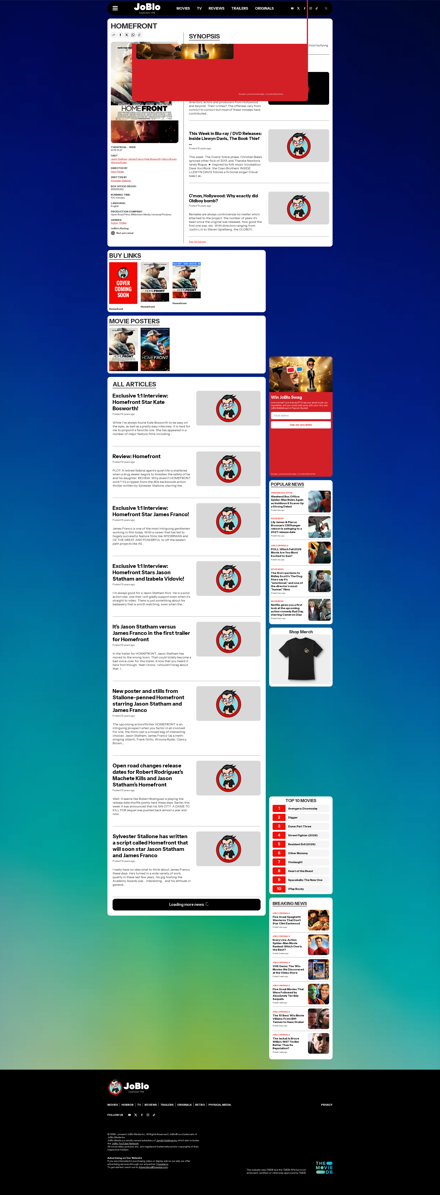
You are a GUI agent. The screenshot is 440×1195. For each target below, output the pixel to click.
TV (139, 1104)
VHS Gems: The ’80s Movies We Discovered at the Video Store (288, 969)
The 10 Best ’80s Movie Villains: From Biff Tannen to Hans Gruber (288, 1019)
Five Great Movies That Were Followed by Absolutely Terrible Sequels (288, 994)
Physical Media (219, 1104)
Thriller (123, 223)
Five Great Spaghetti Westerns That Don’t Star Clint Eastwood (287, 920)
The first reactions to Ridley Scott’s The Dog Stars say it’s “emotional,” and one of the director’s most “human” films (287, 581)
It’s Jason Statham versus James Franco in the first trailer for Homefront (151, 633)
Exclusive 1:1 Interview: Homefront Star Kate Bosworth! (140, 402)
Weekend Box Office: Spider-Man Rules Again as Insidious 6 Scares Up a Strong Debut (287, 501)
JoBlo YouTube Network (125, 1143)
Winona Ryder (119, 162)
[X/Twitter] (135, 1115)
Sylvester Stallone (121, 180)
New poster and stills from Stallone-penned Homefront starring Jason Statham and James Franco (148, 700)
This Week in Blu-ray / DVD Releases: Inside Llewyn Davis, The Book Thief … (225, 138)
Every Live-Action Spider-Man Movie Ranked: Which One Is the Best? (287, 945)
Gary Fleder (117, 171)
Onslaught (295, 862)
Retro (200, 1104)
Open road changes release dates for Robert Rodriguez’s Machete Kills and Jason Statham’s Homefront (148, 775)
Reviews (151, 1104)
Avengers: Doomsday (302, 808)
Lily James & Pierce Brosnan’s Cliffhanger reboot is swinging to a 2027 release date (286, 527)
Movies (112, 1104)
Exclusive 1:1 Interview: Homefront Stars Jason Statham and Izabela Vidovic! (148, 572)
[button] (115, 8)
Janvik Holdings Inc (166, 1140)
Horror (128, 1104)
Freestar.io (162, 1164)
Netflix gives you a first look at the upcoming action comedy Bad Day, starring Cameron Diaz (287, 609)
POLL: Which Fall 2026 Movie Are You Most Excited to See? (286, 552)
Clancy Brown (169, 159)
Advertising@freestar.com (153, 1167)
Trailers (167, 1104)
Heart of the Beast (300, 871)
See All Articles (197, 241)
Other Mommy (298, 853)
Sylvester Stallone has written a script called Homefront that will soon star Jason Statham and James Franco (150, 846)
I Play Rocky (296, 889)
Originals (184, 1104)
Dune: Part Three (299, 826)
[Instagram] (310, 8)
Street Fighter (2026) (303, 835)
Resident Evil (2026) (302, 844)
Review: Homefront (137, 456)
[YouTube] (129, 1115)
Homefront (116, 308)
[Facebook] (142, 1115)
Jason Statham (119, 159)
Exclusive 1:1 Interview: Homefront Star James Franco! (151, 511)
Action (114, 223)
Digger (293, 817)
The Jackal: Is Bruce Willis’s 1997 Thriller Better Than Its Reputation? (286, 1043)
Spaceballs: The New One (305, 880)
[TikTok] (316, 8)
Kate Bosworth (152, 159)
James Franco (136, 159)
